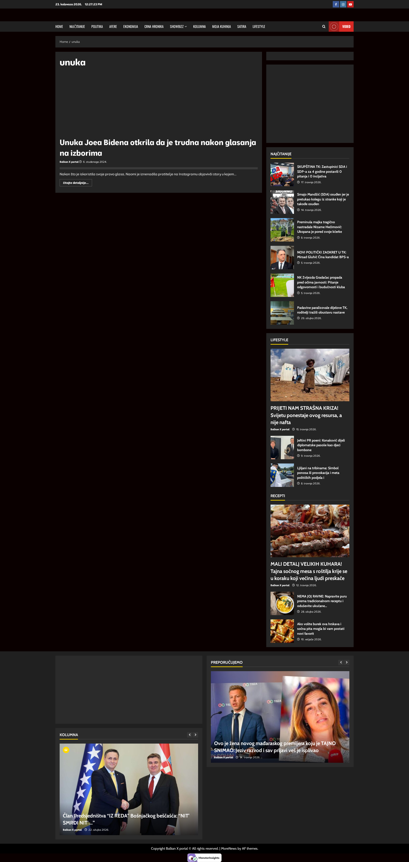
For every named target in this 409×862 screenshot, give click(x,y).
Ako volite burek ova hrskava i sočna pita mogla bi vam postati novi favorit (282, 631)
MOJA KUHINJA (221, 26)
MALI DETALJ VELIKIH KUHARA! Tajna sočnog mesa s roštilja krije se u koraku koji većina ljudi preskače (309, 571)
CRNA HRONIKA (154, 26)
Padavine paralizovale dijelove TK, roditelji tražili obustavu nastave (282, 313)
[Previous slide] (189, 735)
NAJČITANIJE (77, 26)
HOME (59, 26)
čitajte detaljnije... (77, 183)
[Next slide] (195, 735)
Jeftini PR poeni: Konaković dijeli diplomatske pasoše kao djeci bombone (282, 447)
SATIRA (241, 26)
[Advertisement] (159, 104)
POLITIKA (97, 26)
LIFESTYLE (259, 26)
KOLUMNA (199, 26)
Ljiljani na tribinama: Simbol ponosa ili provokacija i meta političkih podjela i (282, 475)
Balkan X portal (69, 161)
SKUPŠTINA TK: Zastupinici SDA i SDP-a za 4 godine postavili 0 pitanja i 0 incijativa (282, 174)
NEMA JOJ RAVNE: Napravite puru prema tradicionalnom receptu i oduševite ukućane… (282, 603)
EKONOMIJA (130, 26)
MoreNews (229, 848)
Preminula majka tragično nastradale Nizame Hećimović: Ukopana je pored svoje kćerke (282, 230)
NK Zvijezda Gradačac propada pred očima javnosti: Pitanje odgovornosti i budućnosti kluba (282, 285)
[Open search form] (323, 26)
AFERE (113, 26)
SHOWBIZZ (177, 26)
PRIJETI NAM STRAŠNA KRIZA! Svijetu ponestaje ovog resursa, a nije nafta (306, 415)
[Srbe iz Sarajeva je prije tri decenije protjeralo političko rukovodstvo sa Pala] (132, 789)
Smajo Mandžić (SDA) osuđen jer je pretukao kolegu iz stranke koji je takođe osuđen (282, 202)
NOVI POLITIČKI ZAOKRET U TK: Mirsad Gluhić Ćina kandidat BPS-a (282, 257)
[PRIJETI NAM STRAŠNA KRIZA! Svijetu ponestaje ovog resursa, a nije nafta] (310, 375)
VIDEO (346, 26)
